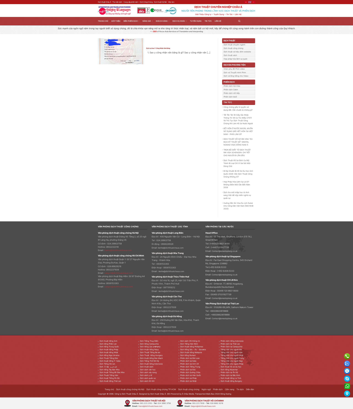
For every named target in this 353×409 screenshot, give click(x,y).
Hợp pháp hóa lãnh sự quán (235, 59)
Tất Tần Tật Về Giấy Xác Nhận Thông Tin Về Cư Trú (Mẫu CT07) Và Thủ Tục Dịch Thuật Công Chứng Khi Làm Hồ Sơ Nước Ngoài (238, 119)
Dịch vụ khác (179, 21)
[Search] (239, 21)
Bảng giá (147, 21)
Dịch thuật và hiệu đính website (237, 52)
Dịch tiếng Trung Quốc (109, 346)
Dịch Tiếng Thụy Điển (149, 341)
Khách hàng (162, 21)
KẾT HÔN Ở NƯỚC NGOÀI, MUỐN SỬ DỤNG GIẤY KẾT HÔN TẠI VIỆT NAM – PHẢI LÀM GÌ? (238, 131)
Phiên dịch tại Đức (188, 369)
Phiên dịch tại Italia (188, 361)
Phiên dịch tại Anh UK (189, 364)
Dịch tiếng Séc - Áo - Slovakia (193, 349)
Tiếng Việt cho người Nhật (232, 355)
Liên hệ (218, 21)
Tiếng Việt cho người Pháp (232, 364)
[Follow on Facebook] (243, 21)
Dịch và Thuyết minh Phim (235, 72)
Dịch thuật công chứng (233, 48)
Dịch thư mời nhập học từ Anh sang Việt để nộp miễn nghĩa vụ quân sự (237, 195)
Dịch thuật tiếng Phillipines (191, 346)
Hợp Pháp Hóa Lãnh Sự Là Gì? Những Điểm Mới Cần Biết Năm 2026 (237, 185)
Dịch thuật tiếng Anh (108, 341)
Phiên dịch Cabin (231, 89)
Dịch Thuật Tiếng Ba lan (150, 352)
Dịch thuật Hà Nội (160, 2)
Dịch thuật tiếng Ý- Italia (110, 361)
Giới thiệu (115, 21)
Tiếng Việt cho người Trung (232, 358)
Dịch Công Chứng (146, 2)
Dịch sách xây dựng (148, 372)
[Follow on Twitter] (246, 21)
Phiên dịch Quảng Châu (190, 372)
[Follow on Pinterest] (250, 21)
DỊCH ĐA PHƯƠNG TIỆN (234, 65)
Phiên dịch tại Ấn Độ (229, 372)
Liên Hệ (238, 14)
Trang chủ (103, 21)
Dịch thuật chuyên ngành (234, 45)
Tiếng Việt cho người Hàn (232, 352)
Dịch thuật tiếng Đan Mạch (151, 358)
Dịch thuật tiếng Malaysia (191, 352)
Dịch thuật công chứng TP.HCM (161, 389)
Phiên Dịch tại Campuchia (231, 346)
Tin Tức (229, 14)
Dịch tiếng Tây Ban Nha (109, 369)
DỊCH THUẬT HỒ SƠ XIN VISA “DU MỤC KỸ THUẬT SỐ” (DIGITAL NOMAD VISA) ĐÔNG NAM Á (238, 142)
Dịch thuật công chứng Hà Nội (130, 389)
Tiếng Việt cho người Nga (232, 361)
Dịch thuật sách (230, 55)
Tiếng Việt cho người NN (231, 349)
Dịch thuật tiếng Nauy (149, 349)
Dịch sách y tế (146, 375)
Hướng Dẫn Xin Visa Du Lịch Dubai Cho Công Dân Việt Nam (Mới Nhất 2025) (238, 206)
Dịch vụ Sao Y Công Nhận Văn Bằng (158, 48)
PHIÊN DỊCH (229, 82)
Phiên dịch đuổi (230, 97)
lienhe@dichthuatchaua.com (171, 248)
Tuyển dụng (195, 21)
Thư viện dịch (117, 2)
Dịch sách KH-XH (147, 381)
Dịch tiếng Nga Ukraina (109, 355)
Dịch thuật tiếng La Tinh (231, 378)
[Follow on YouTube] (253, 21)
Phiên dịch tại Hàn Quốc (190, 375)
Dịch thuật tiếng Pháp (109, 349)
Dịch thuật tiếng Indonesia (151, 364)
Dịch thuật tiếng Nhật (109, 352)
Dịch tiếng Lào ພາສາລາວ (150, 346)
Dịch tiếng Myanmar (229, 369)
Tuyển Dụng (219, 14)
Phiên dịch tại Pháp (188, 378)
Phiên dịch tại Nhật (188, 381)
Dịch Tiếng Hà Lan (107, 364)
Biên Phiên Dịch (131, 21)
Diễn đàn (250, 389)
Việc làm (171, 2)
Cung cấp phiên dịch (131, 2)
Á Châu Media (188, 394)
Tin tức (208, 21)
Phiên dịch (218, 389)
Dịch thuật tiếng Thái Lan (110, 381)
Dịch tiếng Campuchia (149, 344)
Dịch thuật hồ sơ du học (231, 367)
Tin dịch (240, 389)
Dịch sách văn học (148, 369)
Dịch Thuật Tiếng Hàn (109, 375)
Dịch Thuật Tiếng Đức (109, 358)
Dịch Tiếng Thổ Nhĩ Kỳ (149, 361)
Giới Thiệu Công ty (203, 14)
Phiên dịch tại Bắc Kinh (230, 375)
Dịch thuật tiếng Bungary (231, 381)
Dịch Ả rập (105, 367)
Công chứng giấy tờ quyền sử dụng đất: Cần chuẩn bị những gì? (238, 108)
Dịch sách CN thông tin (190, 341)
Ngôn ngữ (206, 389)
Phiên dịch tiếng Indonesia (232, 341)
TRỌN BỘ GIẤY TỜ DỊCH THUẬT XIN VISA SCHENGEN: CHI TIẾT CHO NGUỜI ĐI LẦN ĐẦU (237, 153)
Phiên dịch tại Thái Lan (230, 344)
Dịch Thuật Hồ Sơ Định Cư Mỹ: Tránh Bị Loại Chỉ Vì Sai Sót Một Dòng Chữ (237, 163)
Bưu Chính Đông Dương (221, 394)
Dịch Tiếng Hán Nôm (189, 344)
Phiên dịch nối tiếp (232, 93)
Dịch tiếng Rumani (188, 355)
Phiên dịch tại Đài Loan (190, 358)
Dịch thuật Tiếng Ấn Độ (110, 378)
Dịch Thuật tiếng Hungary (151, 355)
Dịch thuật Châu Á (104, 2)
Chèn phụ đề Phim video (234, 69)
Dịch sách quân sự (148, 378)
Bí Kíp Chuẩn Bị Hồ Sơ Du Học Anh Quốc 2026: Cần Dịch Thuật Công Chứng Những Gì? (238, 174)
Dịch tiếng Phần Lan (108, 344)
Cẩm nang (229, 389)
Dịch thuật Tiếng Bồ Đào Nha (112, 372)
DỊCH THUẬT (229, 40)
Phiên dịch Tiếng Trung (190, 367)
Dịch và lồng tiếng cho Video (236, 76)
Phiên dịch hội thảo (232, 86)
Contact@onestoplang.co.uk (224, 251)
